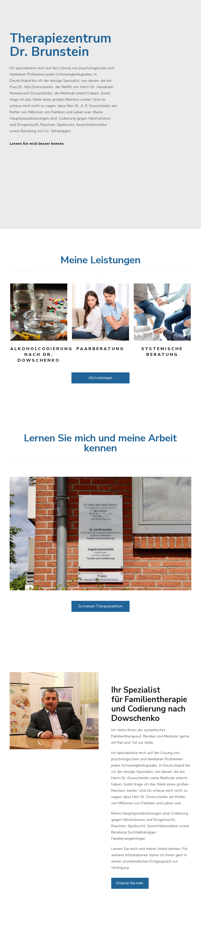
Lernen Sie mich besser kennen (37, 143)
